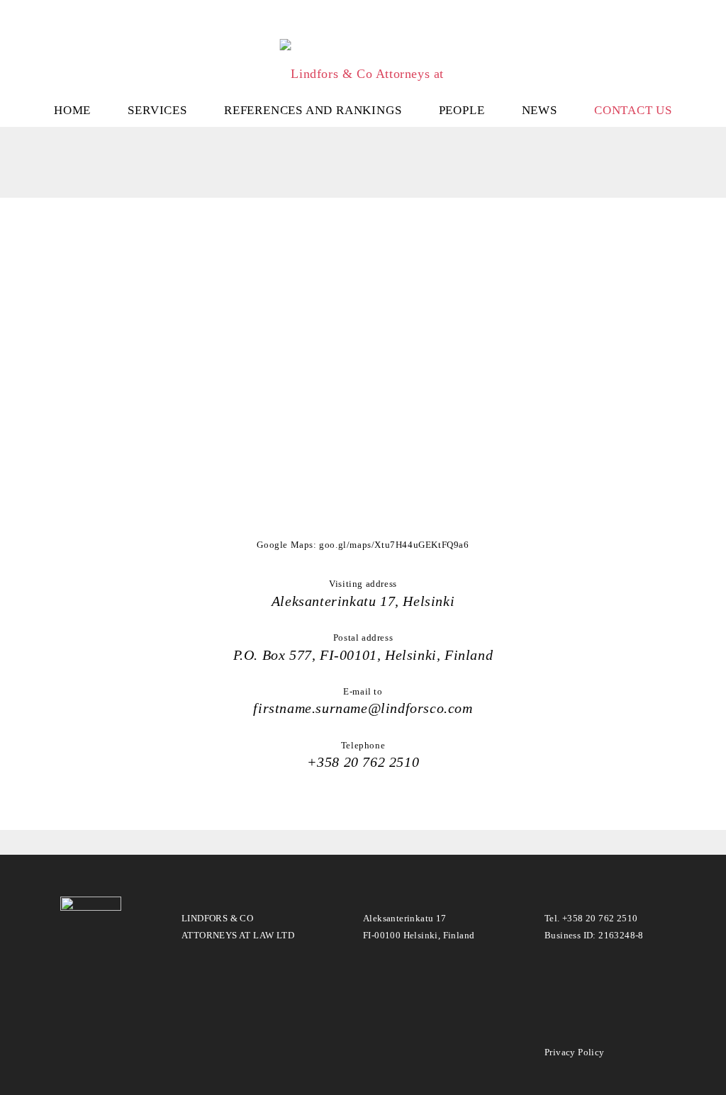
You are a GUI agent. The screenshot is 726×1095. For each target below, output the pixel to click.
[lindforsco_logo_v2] (362, 56)
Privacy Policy (574, 1052)
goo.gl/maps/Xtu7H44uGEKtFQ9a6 (394, 544)
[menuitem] (72, 109)
